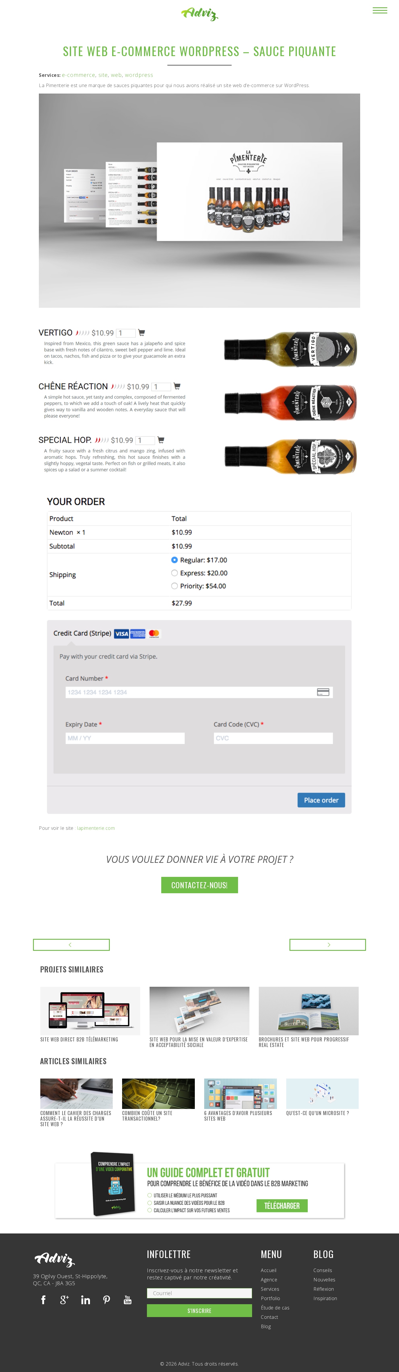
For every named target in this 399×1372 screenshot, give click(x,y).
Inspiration (325, 1298)
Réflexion (323, 1289)
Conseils (322, 1270)
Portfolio (270, 1298)
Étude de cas (275, 1307)
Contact (269, 1317)
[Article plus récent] (71, 945)
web (116, 74)
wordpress (139, 74)
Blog (266, 1326)
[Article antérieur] (327, 945)
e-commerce (78, 74)
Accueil (269, 1270)
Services (270, 1289)
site (103, 74)
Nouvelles (324, 1279)
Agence (269, 1279)
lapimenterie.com (96, 828)
